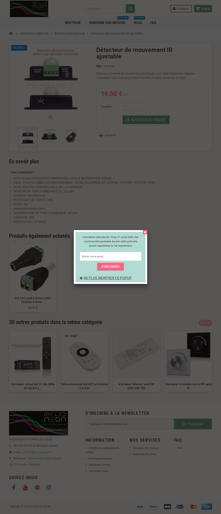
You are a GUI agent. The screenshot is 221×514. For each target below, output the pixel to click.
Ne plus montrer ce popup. (108, 278)
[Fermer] (145, 232)
